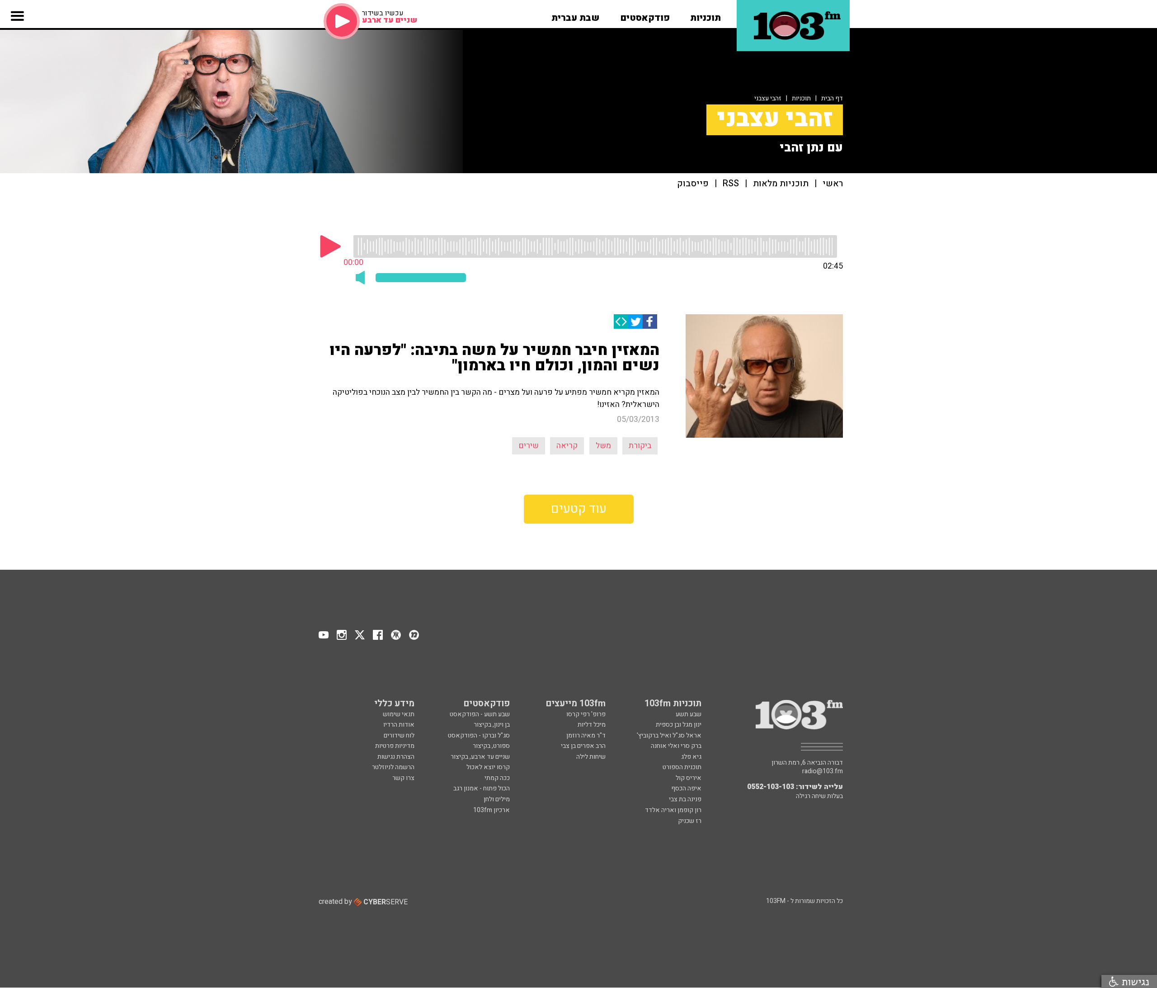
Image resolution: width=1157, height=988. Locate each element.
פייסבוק (693, 184)
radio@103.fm (822, 771)
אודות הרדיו (398, 724)
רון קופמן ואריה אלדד (673, 810)
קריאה (567, 445)
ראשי (833, 184)
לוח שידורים (399, 735)
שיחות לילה (591, 756)
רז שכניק (689, 821)
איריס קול (688, 778)
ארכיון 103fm (491, 810)
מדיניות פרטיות (394, 745)
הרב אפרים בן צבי (583, 745)
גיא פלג (691, 756)
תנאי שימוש (398, 714)
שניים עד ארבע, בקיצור (480, 756)
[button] (705, 15)
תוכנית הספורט (682, 767)
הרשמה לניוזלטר (393, 767)
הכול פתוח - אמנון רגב (481, 788)
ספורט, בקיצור (491, 745)
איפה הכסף (686, 788)
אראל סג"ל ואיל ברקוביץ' (669, 735)
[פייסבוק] (650, 321)
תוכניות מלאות (781, 184)
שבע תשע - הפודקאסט (480, 714)
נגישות (1134, 981)
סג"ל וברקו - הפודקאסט (479, 735)
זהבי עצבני (767, 98)
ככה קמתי (497, 778)
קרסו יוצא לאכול (488, 767)
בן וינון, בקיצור (492, 724)
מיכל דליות (592, 724)
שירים (528, 445)
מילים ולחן (497, 799)
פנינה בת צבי (685, 799)
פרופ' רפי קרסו (586, 714)
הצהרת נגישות (395, 756)
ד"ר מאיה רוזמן (586, 735)
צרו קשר (403, 778)
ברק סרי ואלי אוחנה (676, 745)
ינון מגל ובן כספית (678, 724)
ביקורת (640, 445)
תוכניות (801, 98)
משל (603, 445)
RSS (731, 184)
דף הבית (832, 98)
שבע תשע (688, 714)
